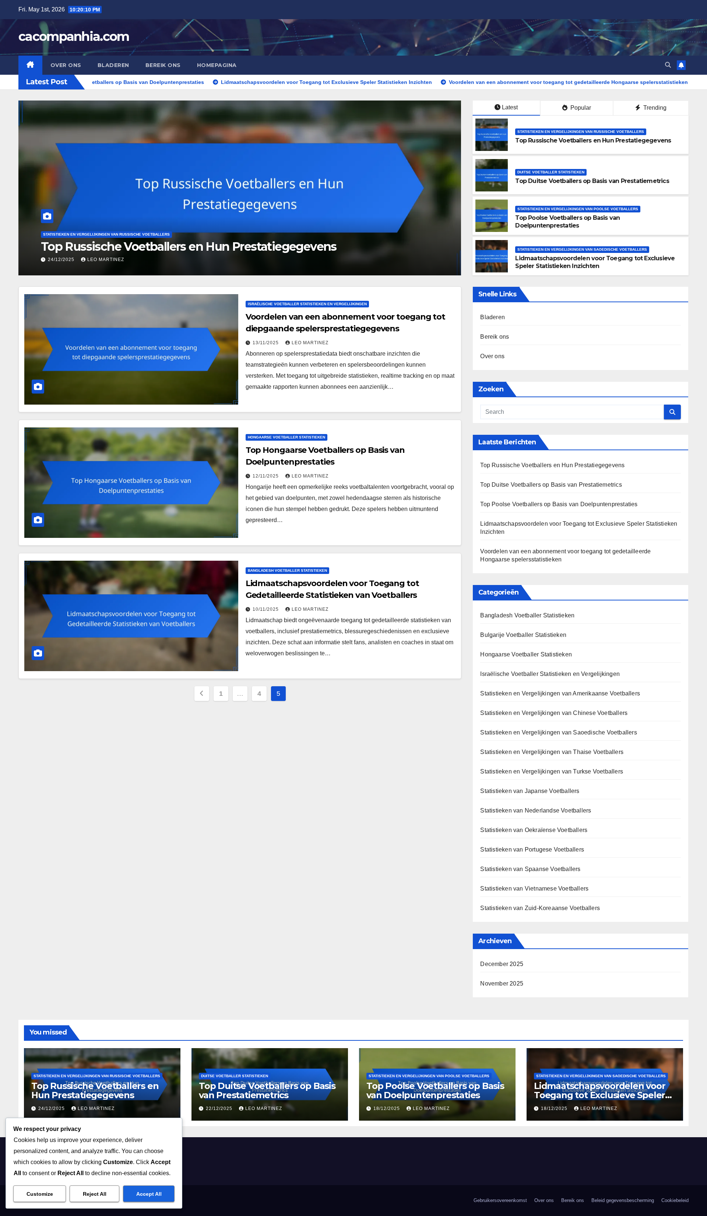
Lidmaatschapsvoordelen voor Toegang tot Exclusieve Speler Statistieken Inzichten (595, 262)
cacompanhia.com (73, 36)
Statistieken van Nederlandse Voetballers (535, 810)
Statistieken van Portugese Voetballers (532, 849)
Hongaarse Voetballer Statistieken (286, 437)
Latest (510, 107)
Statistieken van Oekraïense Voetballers (533, 830)
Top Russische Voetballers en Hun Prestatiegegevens (593, 140)
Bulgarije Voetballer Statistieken (523, 635)
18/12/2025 (387, 1108)
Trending (654, 108)
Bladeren (113, 65)
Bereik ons (163, 65)
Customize (40, 1194)
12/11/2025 (266, 476)
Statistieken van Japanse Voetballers (529, 791)
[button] (668, 65)
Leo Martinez (105, 259)
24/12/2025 (52, 1108)
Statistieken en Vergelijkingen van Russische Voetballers (580, 132)
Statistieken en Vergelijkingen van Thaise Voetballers (551, 752)
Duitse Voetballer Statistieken (76, 234)
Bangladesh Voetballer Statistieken (287, 570)
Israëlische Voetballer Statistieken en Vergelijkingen (307, 304)
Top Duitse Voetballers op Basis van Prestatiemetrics (187, 246)
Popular (580, 108)
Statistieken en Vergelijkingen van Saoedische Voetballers (582, 249)
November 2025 (501, 983)
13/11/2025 (266, 342)
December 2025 (501, 964)
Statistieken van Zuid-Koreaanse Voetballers (540, 908)
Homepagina (217, 65)
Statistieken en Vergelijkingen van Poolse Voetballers (577, 209)
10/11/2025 (266, 609)
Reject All (94, 1194)
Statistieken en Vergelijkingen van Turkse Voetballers (551, 771)
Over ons (65, 65)
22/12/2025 (62, 259)
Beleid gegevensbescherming (622, 1200)
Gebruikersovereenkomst (500, 1200)
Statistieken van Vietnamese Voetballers (534, 888)
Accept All (149, 1194)
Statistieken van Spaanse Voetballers (530, 869)
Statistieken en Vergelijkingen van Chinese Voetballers (553, 713)
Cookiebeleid (675, 1200)
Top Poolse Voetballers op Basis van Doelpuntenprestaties (567, 221)
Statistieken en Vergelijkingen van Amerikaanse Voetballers (560, 693)
